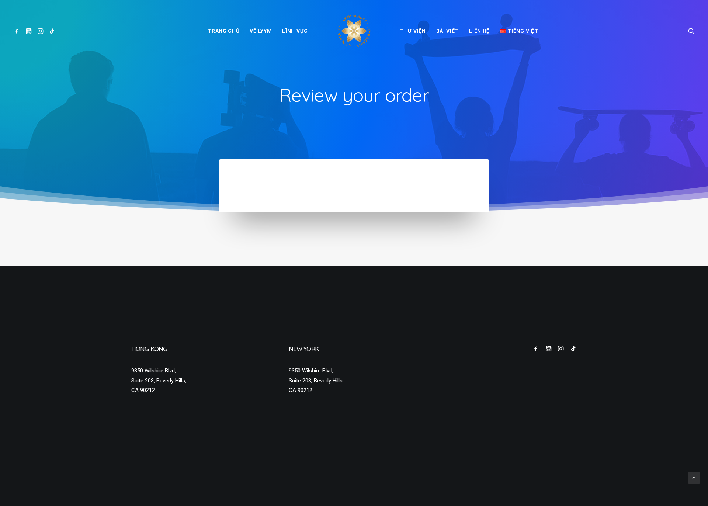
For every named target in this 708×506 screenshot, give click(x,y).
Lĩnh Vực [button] (295, 31)
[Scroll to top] (694, 477)
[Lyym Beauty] (354, 31)
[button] (17, 31)
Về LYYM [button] (261, 31)
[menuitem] (17, 31)
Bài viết (447, 31)
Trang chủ (223, 31)
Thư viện (413, 31)
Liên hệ (479, 31)
